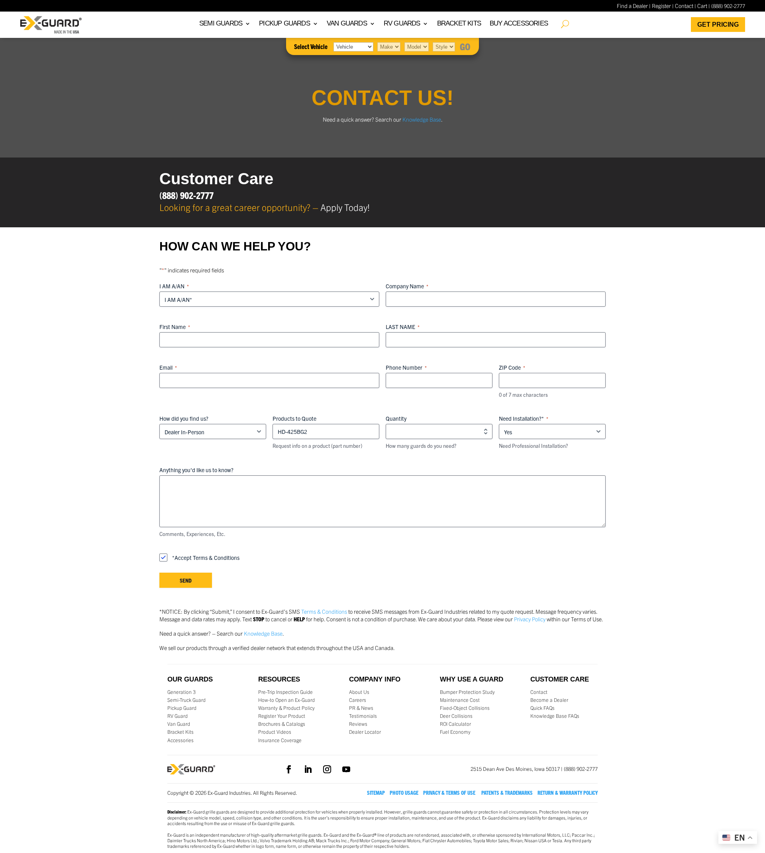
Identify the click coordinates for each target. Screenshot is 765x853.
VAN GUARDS (347, 24)
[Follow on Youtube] (346, 769)
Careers (357, 700)
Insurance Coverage (280, 740)
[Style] (444, 46)
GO (465, 46)
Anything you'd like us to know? (196, 469)
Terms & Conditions (324, 611)
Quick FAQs (542, 708)
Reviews (358, 724)
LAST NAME (403, 326)
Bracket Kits (180, 732)
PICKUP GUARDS (284, 24)
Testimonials (363, 716)
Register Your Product (281, 716)
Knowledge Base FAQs (554, 716)
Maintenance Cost (460, 700)
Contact (684, 5)
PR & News (361, 708)
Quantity (396, 418)
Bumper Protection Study (467, 692)
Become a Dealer (549, 700)
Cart (702, 5)
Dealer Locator (365, 732)
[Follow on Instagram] (327, 769)
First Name (174, 326)
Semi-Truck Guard (186, 700)
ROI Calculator (455, 724)
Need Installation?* (523, 418)
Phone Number (406, 367)
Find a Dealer (632, 5)
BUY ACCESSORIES (519, 24)
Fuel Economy (455, 732)
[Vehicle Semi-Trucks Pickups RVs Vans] (353, 46)
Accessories (180, 740)
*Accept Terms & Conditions (205, 557)
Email (168, 367)
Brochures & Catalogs (281, 724)
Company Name (407, 286)
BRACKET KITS (459, 24)
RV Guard (177, 716)
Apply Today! (345, 207)
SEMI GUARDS (220, 24)
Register (661, 5)
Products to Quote (294, 418)
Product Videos (274, 732)
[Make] (388, 46)
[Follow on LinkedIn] (308, 769)
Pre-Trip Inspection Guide (285, 692)
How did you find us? (183, 418)
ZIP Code (512, 367)
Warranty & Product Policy (286, 708)
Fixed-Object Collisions (465, 708)
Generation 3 (181, 692)
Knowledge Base (421, 119)
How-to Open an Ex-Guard (286, 700)
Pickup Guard (181, 708)
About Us (359, 692)
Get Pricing (718, 24)
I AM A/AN (174, 286)
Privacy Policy (529, 619)
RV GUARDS (402, 24)
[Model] (416, 46)
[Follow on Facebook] (289, 769)
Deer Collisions (456, 716)
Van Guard (178, 724)
